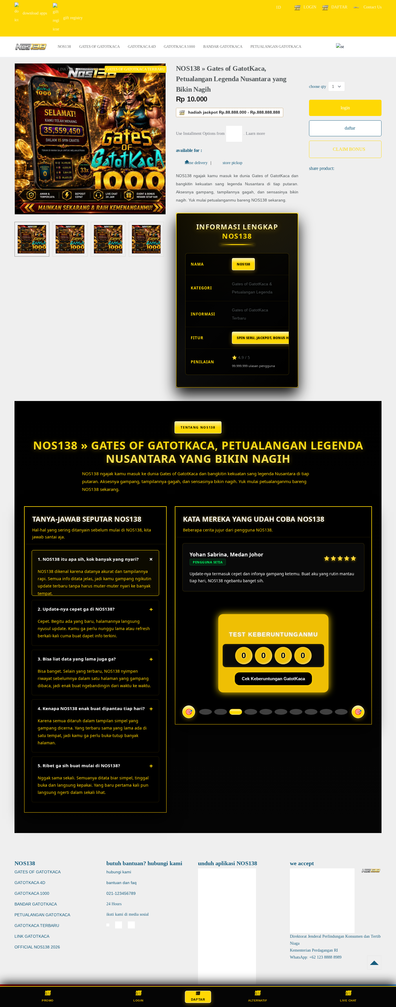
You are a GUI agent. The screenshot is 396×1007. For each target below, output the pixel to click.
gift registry (72, 18)
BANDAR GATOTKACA (35, 904)
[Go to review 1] (205, 712)
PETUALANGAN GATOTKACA (42, 914)
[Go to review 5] (265, 712)
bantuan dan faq (121, 882)
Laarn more (255, 133)
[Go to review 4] (250, 712)
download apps (34, 13)
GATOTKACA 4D (29, 882)
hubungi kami (118, 872)
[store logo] (31, 47)
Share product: (321, 168)
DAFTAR (339, 7)
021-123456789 (121, 893)
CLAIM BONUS (349, 149)
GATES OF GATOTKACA (37, 872)
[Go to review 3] (235, 712)
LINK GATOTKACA (31, 936)
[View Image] (31, 239)
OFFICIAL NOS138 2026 (37, 947)
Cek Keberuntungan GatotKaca (273, 678)
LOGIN (310, 7)
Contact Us (372, 7)
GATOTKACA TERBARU (36, 925)
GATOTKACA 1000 (31, 893)
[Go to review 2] (220, 712)
